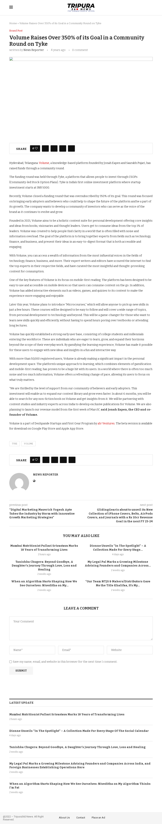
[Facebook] (146, 817)
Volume (44, 163)
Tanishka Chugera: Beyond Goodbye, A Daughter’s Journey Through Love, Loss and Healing (44, 565)
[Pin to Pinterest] (62, 148)
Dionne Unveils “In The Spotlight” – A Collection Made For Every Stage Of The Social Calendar (79, 731)
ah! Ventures (106, 423)
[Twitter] (151, 817)
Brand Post (16, 30)
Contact (80, 817)
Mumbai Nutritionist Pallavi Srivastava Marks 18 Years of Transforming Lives (66, 714)
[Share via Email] (71, 148)
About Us (64, 817)
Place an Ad (98, 817)
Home (13, 23)
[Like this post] (36, 148)
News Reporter (34, 50)
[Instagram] (156, 817)
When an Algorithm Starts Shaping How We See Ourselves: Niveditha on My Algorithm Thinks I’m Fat (80, 786)
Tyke (14, 443)
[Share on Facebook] (45, 148)
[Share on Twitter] (54, 148)
